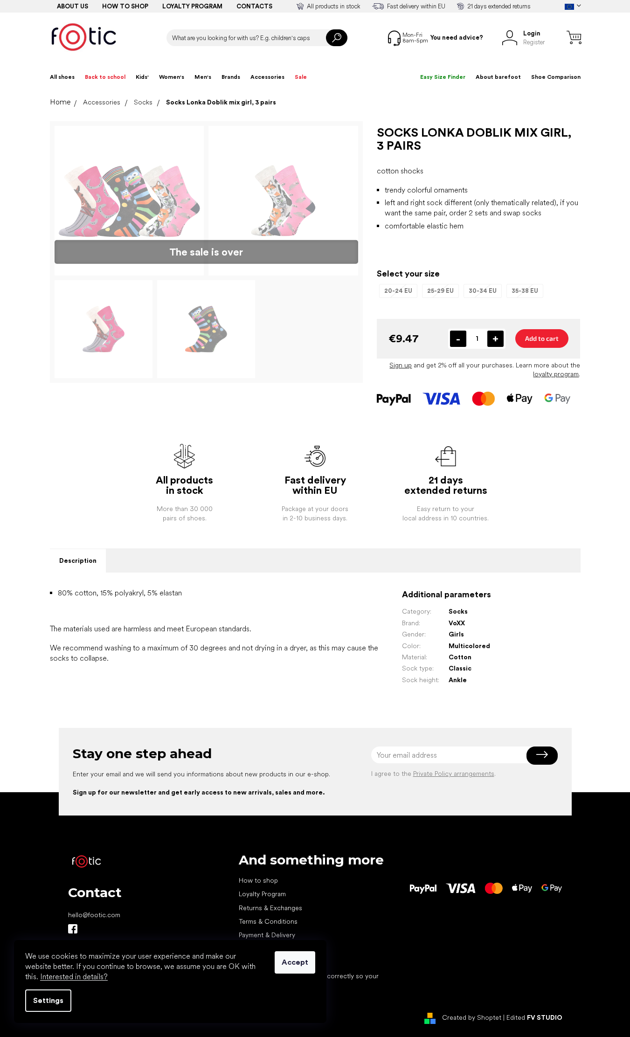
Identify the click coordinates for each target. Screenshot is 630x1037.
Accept (295, 962)
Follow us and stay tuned (72, 928)
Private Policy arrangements (453, 773)
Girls (456, 634)
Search (336, 37)
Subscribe (542, 755)
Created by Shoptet (471, 1017)
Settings (48, 1000)
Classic (460, 668)
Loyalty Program (262, 894)
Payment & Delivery (267, 935)
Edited (534, 1017)
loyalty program (556, 374)
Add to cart (542, 338)
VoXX (457, 623)
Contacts (254, 6)
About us (72, 6)
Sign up (400, 365)
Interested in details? (74, 976)
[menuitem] (62, 77)
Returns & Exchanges (270, 908)
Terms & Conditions (268, 921)
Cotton (460, 657)
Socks (458, 611)
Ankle (458, 680)
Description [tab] (78, 560)
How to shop (125, 6)
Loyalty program (192, 6)
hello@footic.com (94, 915)
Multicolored (469, 646)
